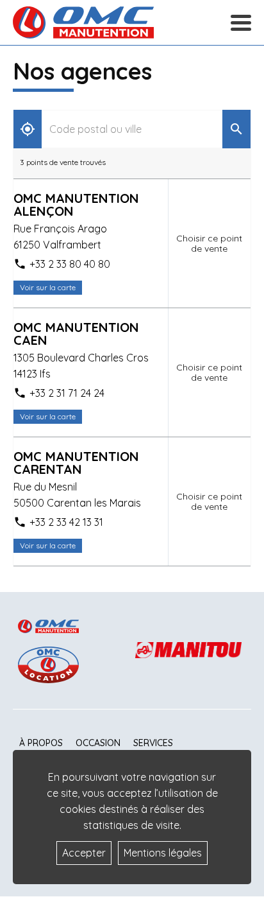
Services (153, 743)
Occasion (98, 743)
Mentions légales (163, 852)
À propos (41, 743)
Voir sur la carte (48, 287)
